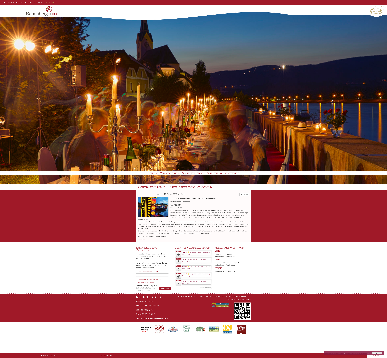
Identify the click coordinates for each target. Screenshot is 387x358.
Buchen (377, 355)
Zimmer (201, 173)
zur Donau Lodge (53, 2)
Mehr (368, 353)
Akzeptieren (376, 353)
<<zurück (141, 240)
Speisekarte (188, 173)
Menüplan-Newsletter (147, 282)
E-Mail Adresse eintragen (147, 272)
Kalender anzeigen (205, 287)
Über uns (153, 173)
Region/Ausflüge (186, 297)
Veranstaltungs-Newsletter (149, 279)
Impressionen (231, 173)
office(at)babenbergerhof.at (157, 318)
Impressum (246, 299)
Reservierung (214, 173)
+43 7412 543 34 (49, 355)
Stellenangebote (203, 297)
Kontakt (217, 297)
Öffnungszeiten (231, 297)
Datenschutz (233, 299)
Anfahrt (245, 297)
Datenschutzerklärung (144, 290)
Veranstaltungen (170, 173)
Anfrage (107, 355)
